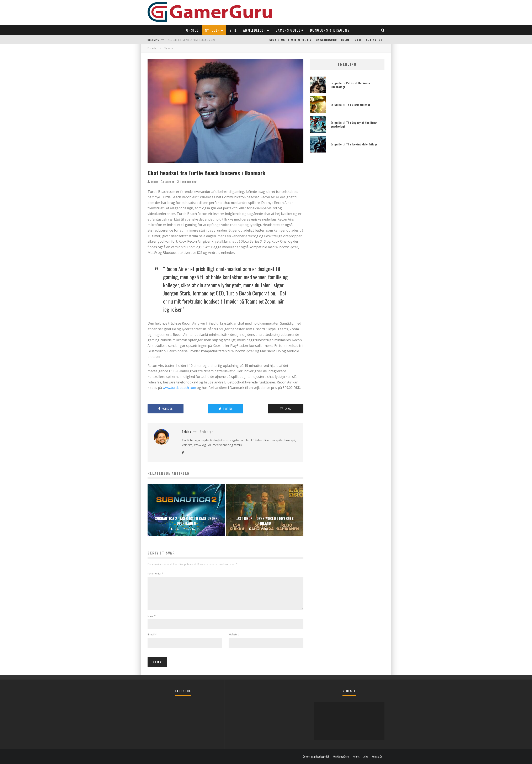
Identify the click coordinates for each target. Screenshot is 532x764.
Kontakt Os (374, 39)
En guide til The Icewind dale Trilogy (353, 144)
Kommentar (156, 573)
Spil (233, 30)
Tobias (154, 181)
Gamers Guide (288, 30)
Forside (192, 30)
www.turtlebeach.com (179, 387)
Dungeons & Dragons (330, 30)
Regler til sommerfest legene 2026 (192, 39)
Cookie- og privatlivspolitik (290, 39)
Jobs (358, 39)
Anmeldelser (254, 30)
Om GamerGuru (326, 39)
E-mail (152, 634)
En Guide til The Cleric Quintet (350, 104)
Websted (234, 634)
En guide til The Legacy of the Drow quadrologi (353, 124)
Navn (152, 616)
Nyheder (212, 30)
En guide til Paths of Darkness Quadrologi (350, 85)
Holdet (346, 39)
